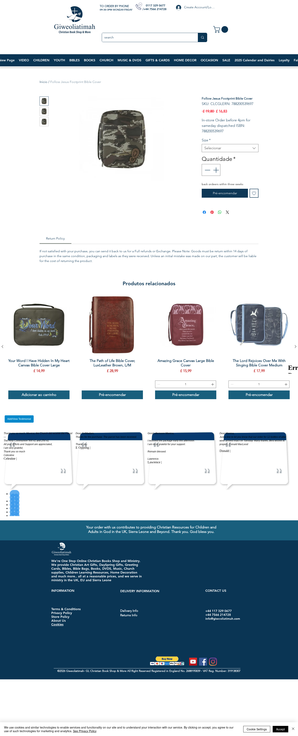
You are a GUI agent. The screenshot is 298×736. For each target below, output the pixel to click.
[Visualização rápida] (39, 324)
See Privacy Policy (84, 731)
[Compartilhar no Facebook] (204, 212)
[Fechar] (293, 729)
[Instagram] (213, 662)
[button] (41, 60)
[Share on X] (227, 212)
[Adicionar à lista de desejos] (254, 193)
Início (43, 82)
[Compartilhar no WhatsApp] (219, 212)
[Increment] (216, 170)
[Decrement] (207, 170)
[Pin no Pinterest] (212, 212)
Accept (280, 729)
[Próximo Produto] (295, 346)
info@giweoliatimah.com (222, 618)
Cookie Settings (257, 729)
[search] (202, 37)
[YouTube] (193, 662)
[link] (221, 29)
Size (206, 140)
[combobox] (230, 148)
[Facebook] (203, 662)
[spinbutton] (185, 384)
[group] (149, 346)
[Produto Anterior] (2, 346)
